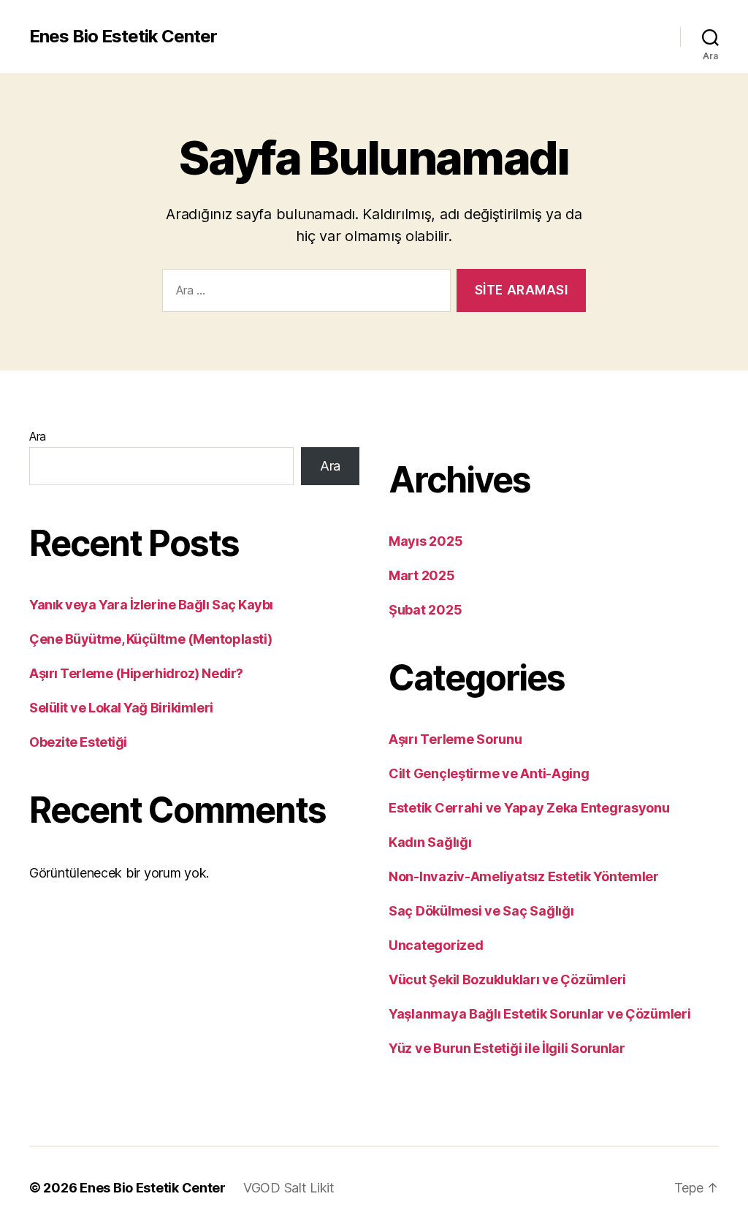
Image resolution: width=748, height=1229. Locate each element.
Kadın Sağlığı (430, 842)
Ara (37, 436)
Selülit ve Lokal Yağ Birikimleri (121, 707)
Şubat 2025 (425, 609)
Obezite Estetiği (78, 742)
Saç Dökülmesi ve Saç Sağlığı (481, 910)
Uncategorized (436, 945)
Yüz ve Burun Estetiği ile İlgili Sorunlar (507, 1048)
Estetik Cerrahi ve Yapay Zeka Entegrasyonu (529, 807)
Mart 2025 (422, 575)
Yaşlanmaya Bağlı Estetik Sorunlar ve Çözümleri (540, 1013)
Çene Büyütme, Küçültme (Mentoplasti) (150, 639)
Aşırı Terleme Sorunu (455, 739)
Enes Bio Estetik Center (123, 36)
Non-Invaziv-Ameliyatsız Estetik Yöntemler (524, 876)
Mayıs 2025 (425, 541)
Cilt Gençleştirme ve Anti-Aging (489, 773)
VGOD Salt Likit (289, 1187)
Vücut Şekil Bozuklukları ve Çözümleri (507, 979)
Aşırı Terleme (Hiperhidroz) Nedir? (136, 673)
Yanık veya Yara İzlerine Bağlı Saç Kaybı (151, 604)
